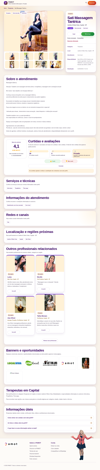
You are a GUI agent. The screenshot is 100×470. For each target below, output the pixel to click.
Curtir (52, 161)
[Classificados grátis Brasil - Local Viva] (14, 363)
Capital (21, 239)
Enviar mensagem (71, 38)
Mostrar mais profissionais (50, 340)
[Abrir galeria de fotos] (34, 31)
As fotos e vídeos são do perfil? (17, 423)
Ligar (74, 34)
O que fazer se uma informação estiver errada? (22, 428)
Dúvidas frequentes (35, 456)
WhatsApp (88, 34)
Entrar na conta (55, 446)
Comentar (61, 166)
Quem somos (33, 446)
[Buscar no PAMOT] (86, 3)
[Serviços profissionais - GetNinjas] (50, 363)
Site (8, 222)
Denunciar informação (72, 41)
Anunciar (92, 3)
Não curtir (69, 161)
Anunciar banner (34, 453)
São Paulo (28, 239)
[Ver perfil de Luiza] (20, 263)
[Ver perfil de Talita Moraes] (50, 302)
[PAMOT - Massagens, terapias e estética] (68, 363)
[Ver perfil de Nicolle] (50, 263)
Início (5, 8)
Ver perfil (14, 291)
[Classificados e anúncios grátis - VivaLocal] (32, 363)
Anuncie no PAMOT (35, 448)
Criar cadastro (55, 448)
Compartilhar (80, 38)
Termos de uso (34, 451)
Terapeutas (10, 8)
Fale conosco (33, 459)
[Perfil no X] (85, 363)
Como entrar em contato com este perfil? (20, 417)
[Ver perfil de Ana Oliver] (20, 304)
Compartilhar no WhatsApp (58, 451)
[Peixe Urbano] (14, 376)
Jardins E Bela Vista (12, 239)
